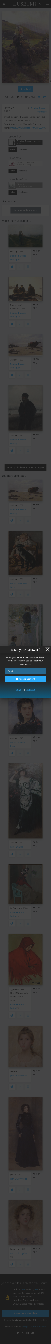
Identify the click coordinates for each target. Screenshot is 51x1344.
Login (18, 689)
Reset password (26, 679)
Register (30, 689)
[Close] (47, 650)
